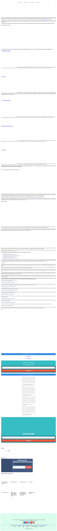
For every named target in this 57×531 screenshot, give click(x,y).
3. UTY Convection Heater (5, 100)
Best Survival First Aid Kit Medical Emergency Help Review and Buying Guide (28, 385)
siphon (5, 258)
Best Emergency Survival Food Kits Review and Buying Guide (28, 395)
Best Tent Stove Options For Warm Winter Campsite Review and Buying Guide (14, 494)
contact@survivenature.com (43, 525)
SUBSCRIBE (28, 370)
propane (20, 226)
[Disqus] (28, 505)
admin (9, 450)
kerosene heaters (45, 20)
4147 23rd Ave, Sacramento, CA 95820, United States (21, 525)
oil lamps (14, 17)
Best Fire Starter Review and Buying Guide (5, 483)
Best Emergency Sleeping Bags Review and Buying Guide (27, 414)
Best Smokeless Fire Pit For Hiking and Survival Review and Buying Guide (23, 493)
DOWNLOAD (28, 440)
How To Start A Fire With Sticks (32, 493)
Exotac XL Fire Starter (5, 492)
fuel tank (32, 198)
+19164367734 (35, 525)
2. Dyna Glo (3, 76)
